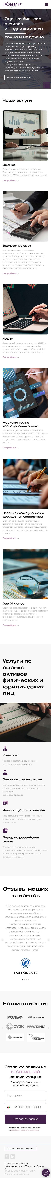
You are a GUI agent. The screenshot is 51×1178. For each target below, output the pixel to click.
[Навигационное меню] (46, 4)
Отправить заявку (25, 1119)
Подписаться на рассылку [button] (20, 1149)
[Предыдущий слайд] (2, 939)
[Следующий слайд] (48, 939)
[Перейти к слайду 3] (26, 979)
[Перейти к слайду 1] (22, 979)
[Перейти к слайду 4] (28, 979)
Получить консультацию (19, 78)
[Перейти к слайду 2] (24, 979)
